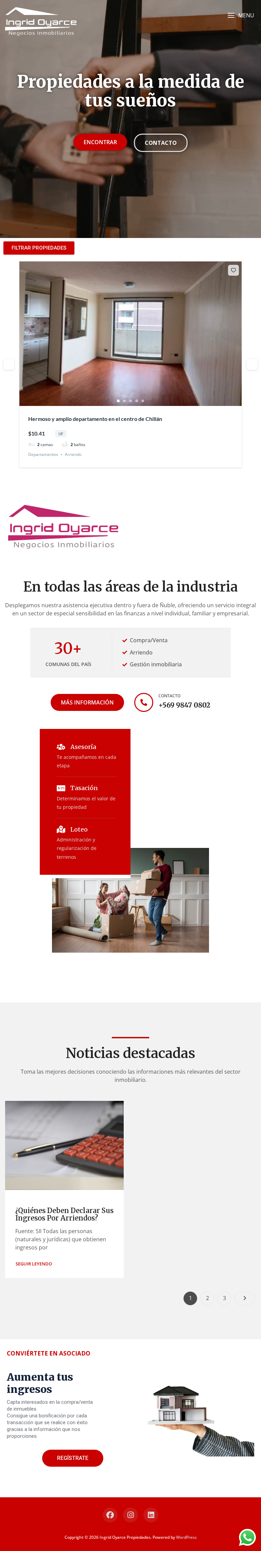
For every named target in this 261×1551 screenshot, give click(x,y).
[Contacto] (143, 702)
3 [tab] (130, 400)
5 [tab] (142, 400)
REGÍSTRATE (72, 1458)
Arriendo (73, 454)
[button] (240, 15)
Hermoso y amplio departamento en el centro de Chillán (95, 418)
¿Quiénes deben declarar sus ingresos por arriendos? (64, 1214)
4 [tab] (136, 400)
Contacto (169, 696)
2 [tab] (124, 400)
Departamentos (43, 454)
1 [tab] (118, 400)
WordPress (186, 1537)
